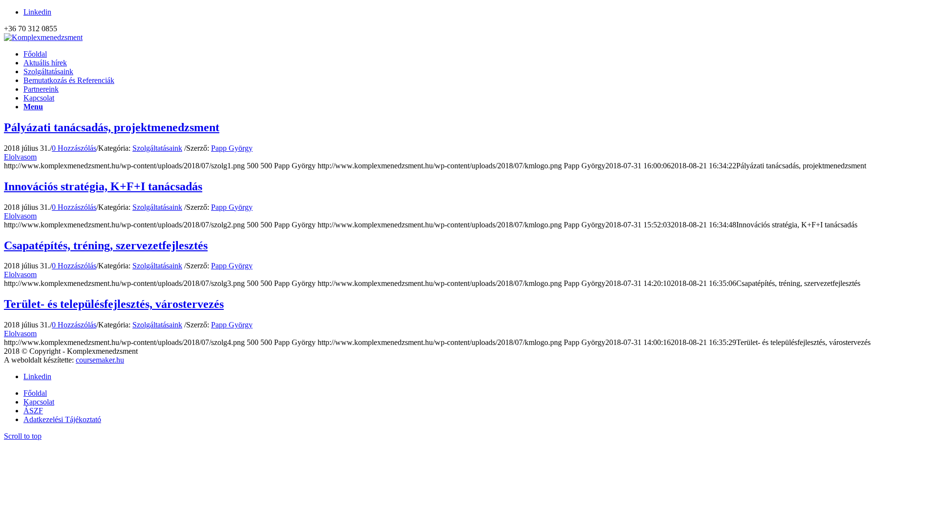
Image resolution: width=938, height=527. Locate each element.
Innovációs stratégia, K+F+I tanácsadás (103, 186)
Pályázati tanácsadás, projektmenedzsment (111, 127)
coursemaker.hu (100, 360)
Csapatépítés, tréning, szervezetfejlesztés (106, 245)
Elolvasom (20, 157)
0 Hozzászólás (74, 148)
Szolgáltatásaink (157, 148)
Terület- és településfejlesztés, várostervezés (114, 304)
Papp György (232, 148)
